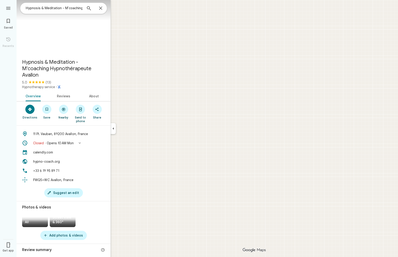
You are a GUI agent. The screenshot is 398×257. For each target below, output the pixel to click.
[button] (64, 143)
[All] (35, 220)
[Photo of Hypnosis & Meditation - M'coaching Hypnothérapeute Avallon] (64, 27)
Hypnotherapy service (38, 87)
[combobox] (54, 8)
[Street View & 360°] (63, 220)
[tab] (32, 95)
